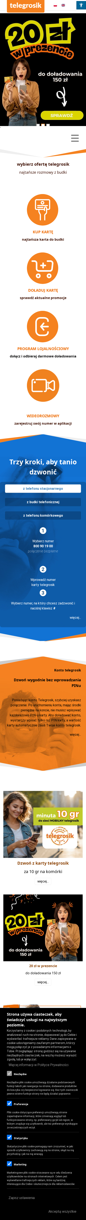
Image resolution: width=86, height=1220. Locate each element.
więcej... (75, 618)
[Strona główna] (25, 6)
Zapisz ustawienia (22, 1198)
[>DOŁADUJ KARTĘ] (43, 283)
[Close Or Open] (43, 138)
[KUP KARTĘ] (43, 224)
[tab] (43, 489)
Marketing (20, 1164)
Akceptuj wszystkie (62, 1211)
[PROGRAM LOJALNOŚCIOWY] (43, 341)
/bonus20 (43, 71)
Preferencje (21, 1104)
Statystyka (21, 1138)
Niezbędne (20, 1074)
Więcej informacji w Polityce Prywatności (38, 1065)
